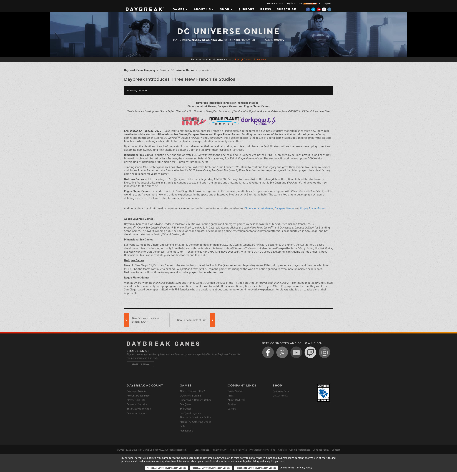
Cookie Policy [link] (287, 467)
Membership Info (136, 399)
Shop (224, 9)
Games (179, 9)
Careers (232, 408)
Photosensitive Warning (262, 449)
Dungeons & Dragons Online (195, 399)
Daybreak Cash (281, 391)
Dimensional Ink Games (258, 208)
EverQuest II (186, 408)
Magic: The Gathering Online (195, 421)
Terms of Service (238, 449)
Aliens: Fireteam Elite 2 (192, 391)
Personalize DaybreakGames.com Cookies (256, 467)
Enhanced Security (137, 404)
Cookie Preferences (299, 449)
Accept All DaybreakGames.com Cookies (166, 467)
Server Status (235, 391)
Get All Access (280, 395)
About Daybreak (236, 399)
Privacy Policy (219, 449)
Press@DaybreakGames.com (250, 59)
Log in (290, 3)
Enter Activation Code (139, 408)
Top (340, 324)
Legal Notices (202, 449)
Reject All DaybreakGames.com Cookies (211, 467)
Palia (182, 426)
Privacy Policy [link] (304, 467)
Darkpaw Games (284, 208)
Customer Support (137, 413)
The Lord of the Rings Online (195, 417)
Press (265, 9)
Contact (336, 449)
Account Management (138, 395)
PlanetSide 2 (187, 430)
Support (327, 3)
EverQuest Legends (190, 413)
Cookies (282, 449)
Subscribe (286, 9)
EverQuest (185, 404)
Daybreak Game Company (139, 70)
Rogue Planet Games (313, 208)
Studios (232, 404)
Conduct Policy (321, 449)
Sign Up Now (140, 364)
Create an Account (275, 3)
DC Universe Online (182, 70)
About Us (202, 9)
